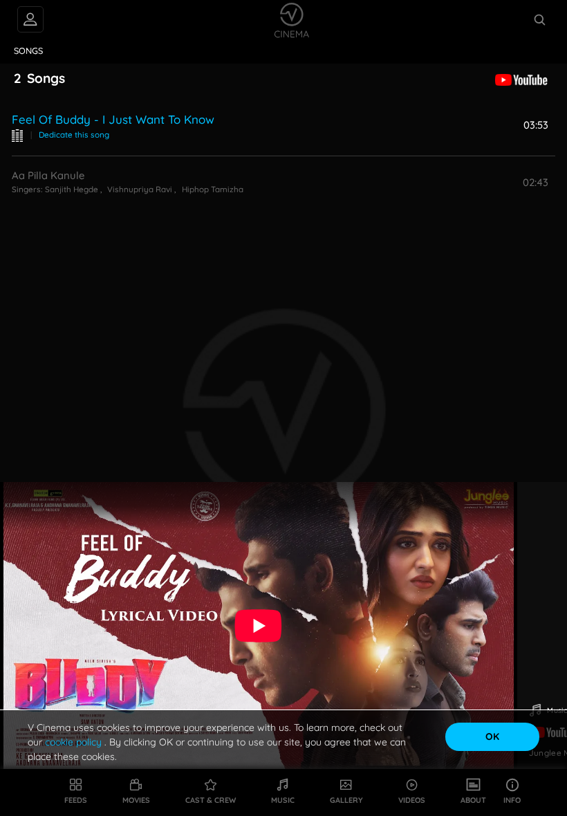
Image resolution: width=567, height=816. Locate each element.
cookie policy (74, 742)
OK (492, 736)
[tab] (28, 51)
